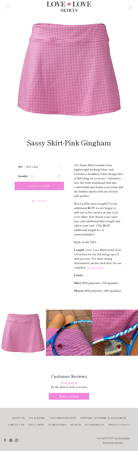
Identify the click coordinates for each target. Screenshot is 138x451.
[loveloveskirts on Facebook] (5, 440)
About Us (18, 417)
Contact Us (16, 424)
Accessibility (95, 424)
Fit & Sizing (37, 417)
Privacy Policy (119, 424)
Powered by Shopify (113, 442)
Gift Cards (36, 424)
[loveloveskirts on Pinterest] (10, 440)
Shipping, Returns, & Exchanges (103, 417)
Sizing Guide (95, 267)
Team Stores (57, 424)
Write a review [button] (69, 396)
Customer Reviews (62, 417)
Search (75, 424)
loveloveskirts (122, 438)
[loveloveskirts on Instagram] (16, 440)
